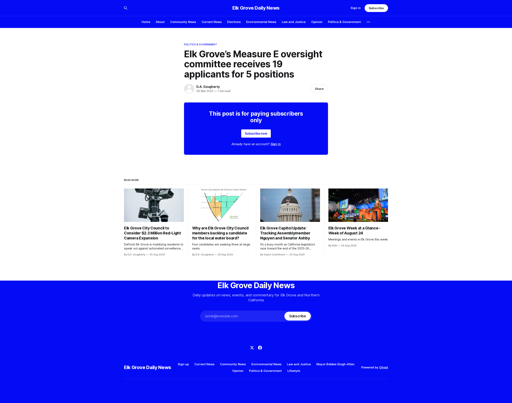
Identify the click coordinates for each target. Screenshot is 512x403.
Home (146, 22)
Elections (234, 22)
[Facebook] (260, 348)
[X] (252, 348)
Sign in (356, 8)
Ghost (383, 367)
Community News (183, 22)
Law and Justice (294, 22)
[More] (368, 22)
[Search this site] (126, 8)
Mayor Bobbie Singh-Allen (335, 364)
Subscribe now (256, 133)
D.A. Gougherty (208, 87)
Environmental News (261, 22)
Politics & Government (344, 22)
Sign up (183, 364)
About (160, 22)
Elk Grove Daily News (256, 8)
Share (319, 89)
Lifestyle (293, 371)
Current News (212, 22)
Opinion (316, 22)
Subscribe (376, 8)
